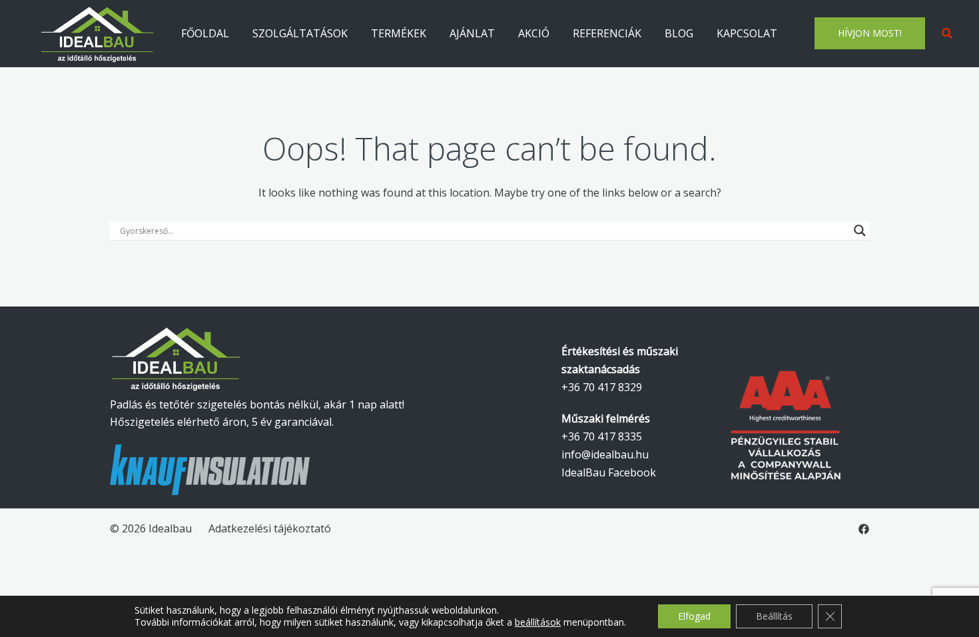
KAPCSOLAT (747, 33)
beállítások (538, 622)
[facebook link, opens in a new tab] (863, 528)
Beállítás (774, 616)
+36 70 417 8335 (601, 436)
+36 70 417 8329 (601, 387)
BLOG (679, 33)
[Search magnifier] (859, 230)
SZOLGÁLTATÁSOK (300, 33)
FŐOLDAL (205, 33)
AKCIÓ (533, 33)
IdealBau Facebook (608, 472)
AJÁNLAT (472, 33)
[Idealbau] (98, 32)
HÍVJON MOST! (870, 33)
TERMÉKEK (398, 33)
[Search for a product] (947, 33)
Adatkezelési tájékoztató (269, 528)
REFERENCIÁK (607, 33)
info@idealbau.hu (605, 454)
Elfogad (694, 616)
